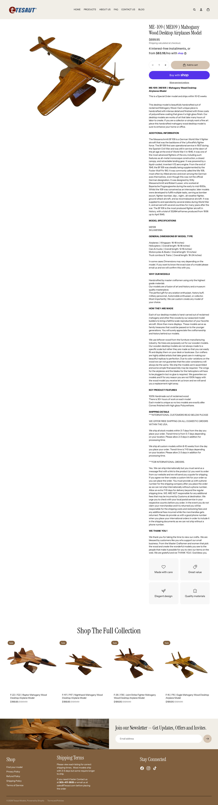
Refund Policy (13, 776)
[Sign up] (207, 739)
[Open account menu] (201, 9)
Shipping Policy (14, 780)
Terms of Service (14, 785)
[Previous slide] (11, 664)
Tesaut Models (19, 800)
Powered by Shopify (35, 800)
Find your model (14, 767)
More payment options (179, 82)
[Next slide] (51, 664)
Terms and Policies (55, 800)
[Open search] (194, 9)
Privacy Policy (13, 771)
